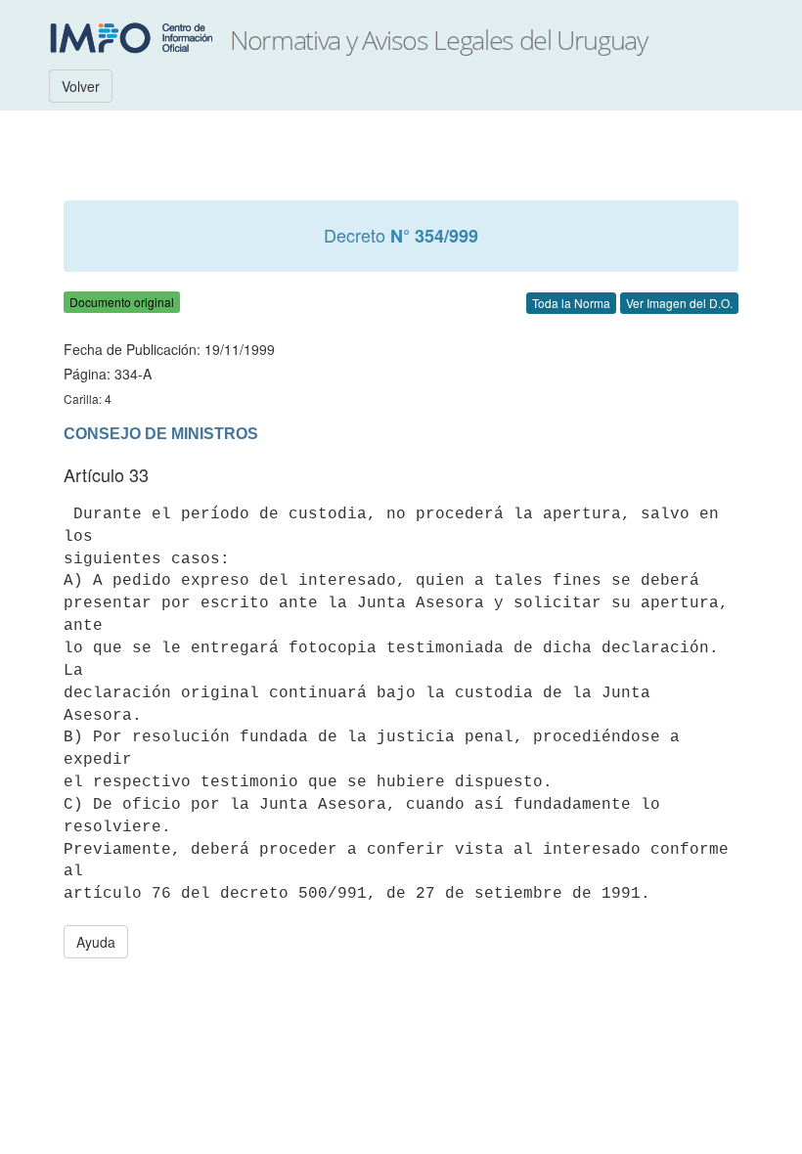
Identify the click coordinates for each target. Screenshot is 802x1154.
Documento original (121, 301)
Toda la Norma (571, 302)
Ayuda (95, 942)
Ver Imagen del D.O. (679, 302)
